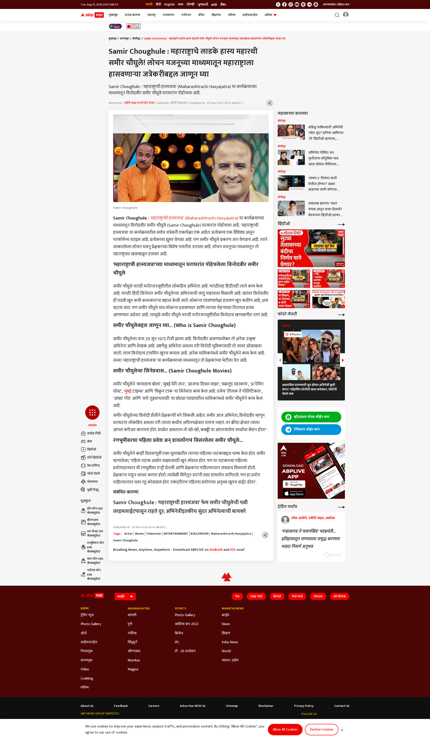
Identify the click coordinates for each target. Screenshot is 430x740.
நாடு (214, 4)
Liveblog (87, 678)
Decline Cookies (321, 730)
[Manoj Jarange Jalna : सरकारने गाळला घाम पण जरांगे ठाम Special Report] (328, 278)
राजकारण (168, 15)
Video (85, 669)
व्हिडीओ (91, 449)
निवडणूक (87, 651)
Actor (128, 533)
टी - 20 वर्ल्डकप (185, 651)
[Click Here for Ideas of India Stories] (134, 26)
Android (216, 550)
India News (230, 642)
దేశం (223, 4)
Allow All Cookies (285, 730)
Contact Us (341, 706)
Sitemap (232, 706)
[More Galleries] (341, 314)
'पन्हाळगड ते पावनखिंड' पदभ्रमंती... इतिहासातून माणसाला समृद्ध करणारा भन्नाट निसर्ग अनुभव (310, 538)
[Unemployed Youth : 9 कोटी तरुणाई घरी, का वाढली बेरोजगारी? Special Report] (294, 299)
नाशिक (132, 633)
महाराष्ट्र (151, 15)
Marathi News (233, 608)
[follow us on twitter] (278, 4)
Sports (180, 608)
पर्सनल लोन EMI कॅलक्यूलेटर (94, 574)
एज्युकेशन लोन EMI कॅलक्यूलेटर (95, 547)
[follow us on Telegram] (309, 4)
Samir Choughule (125, 540)
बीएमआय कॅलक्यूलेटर (93, 522)
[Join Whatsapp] (315, 4)
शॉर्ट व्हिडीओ (94, 457)
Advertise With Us (192, 706)
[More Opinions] (341, 506)
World (226, 651)
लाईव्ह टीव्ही (94, 433)
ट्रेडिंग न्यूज (87, 615)
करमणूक (124, 38)
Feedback (121, 706)
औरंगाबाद (134, 651)
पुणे (130, 624)
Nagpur (133, 669)
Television (153, 533)
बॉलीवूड (136, 38)
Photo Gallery (91, 624)
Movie (139, 533)
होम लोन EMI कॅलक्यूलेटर (95, 510)
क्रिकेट (179, 633)
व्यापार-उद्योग (230, 660)
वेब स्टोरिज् (93, 465)
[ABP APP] (294, 484)
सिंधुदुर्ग (132, 642)
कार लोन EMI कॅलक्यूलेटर (95, 561)
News (226, 624)
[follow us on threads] (290, 4)
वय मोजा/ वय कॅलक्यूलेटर (95, 533)
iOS (233, 550)
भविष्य (231, 15)
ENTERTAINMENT (175, 533)
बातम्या (85, 608)
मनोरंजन (186, 15)
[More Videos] (341, 224)
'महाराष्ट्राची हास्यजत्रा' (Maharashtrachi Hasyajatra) (194, 218)
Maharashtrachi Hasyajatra (231, 533)
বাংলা (180, 4)
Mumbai (134, 660)
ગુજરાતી (203, 4)
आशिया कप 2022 (186, 624)
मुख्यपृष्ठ (113, 15)
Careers (153, 706)
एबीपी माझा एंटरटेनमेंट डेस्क (139, 102)
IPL (177, 642)
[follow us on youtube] (297, 4)
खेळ (89, 441)
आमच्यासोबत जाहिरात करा (336, 4)
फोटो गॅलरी (93, 473)
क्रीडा (201, 15)
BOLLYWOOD (200, 533)
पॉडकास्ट (92, 481)
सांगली (132, 615)
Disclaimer (265, 706)
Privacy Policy (304, 706)
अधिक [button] (268, 15)
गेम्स (237, 596)
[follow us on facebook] (284, 4)
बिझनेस (216, 15)
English (169, 4)
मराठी (149, 4)
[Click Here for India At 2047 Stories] (115, 26)
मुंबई (127, 391)
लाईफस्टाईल (250, 15)
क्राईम (225, 615)
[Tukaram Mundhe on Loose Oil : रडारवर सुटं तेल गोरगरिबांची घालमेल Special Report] (311, 248)
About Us (87, 706)
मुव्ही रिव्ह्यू (93, 489)
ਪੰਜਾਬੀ (190, 4)
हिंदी (158, 4)
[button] (92, 416)
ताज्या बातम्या (132, 15)
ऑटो (84, 633)
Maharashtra (139, 608)
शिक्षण (226, 633)
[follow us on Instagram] (303, 4)
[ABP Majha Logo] (92, 15)
